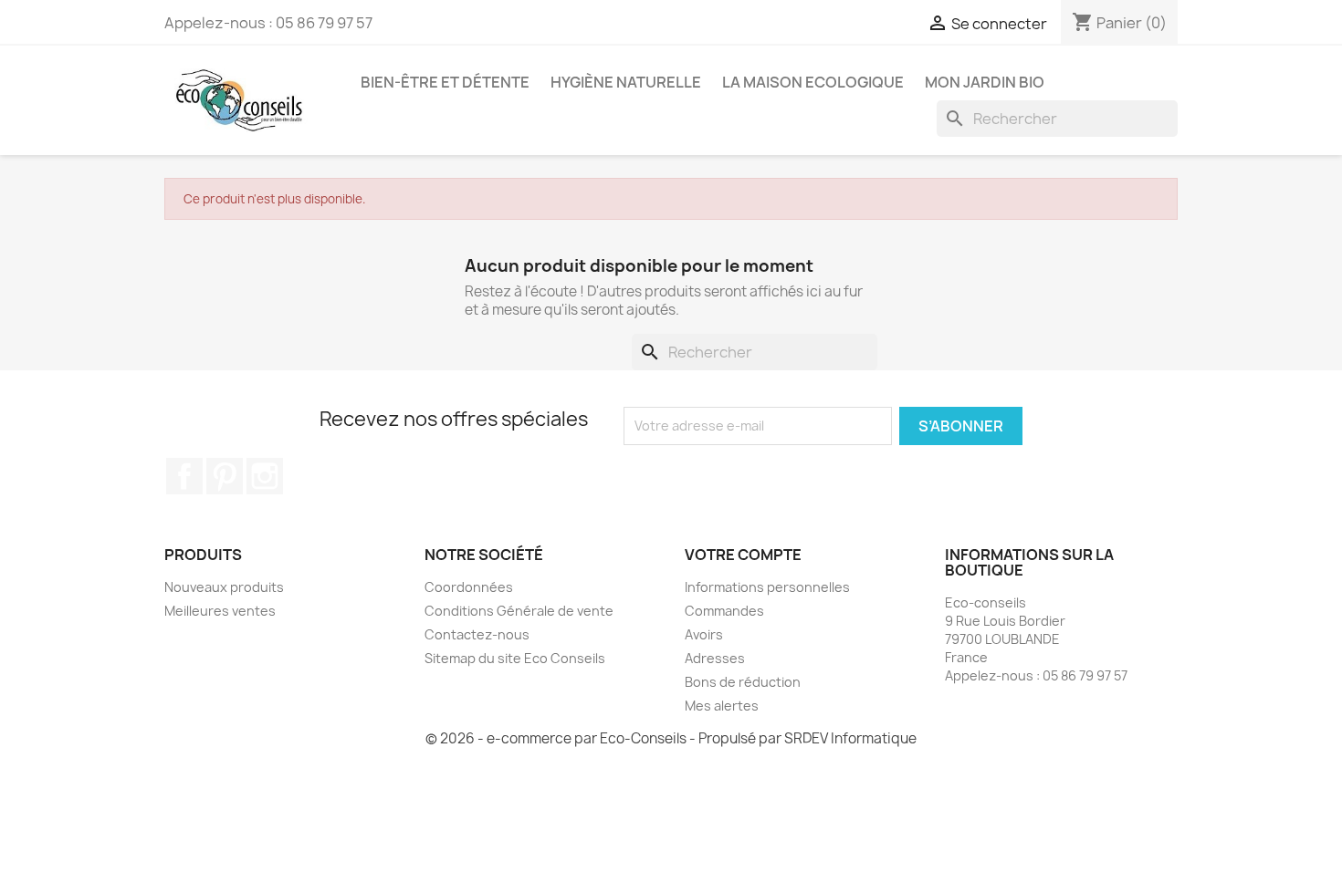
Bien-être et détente (445, 82)
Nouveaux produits (224, 587)
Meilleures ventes (220, 610)
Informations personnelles (767, 587)
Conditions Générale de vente (519, 610)
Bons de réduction (743, 681)
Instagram (264, 476)
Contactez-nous (477, 634)
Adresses (715, 658)
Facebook (184, 476)
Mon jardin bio (984, 82)
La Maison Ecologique (813, 82)
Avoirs (704, 634)
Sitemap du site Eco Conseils (515, 658)
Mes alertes (722, 705)
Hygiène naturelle (625, 82)
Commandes (724, 610)
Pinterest (224, 476)
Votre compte (743, 555)
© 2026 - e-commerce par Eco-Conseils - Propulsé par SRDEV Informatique (671, 738)
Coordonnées (469, 587)
